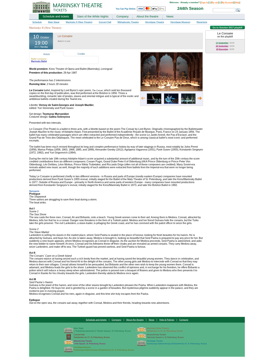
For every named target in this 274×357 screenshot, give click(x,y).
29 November (222, 49)
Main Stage (53, 22)
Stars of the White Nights (92, 16)
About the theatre (147, 16)
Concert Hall (105, 22)
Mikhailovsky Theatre (128, 22)
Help (237, 2)
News (169, 16)
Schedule (37, 22)
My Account (227, 2)
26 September (222, 46)
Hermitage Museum (180, 22)
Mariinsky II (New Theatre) (79, 22)
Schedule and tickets (56, 16)
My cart (214, 2)
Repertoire (202, 22)
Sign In (204, 2)
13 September (222, 43)
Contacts (183, 319)
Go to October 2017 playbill (227, 27)
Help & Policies (166, 319)
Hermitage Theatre (154, 22)
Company (122, 16)
